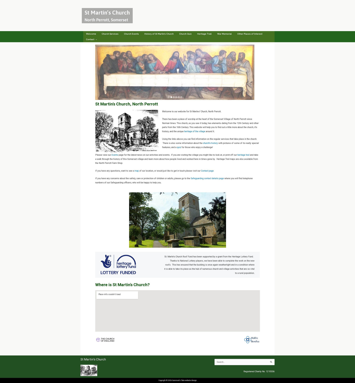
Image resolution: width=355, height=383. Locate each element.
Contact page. (207, 170)
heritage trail (243, 155)
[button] (95, 39)
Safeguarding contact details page (207, 178)
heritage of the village (194, 131)
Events (115, 155)
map (137, 170)
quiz (179, 147)
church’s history (210, 143)
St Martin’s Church (107, 12)
